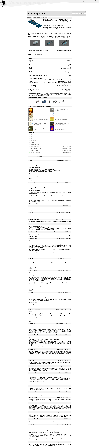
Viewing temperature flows (61, 119)
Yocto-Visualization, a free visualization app (40, 124)
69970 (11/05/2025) (66, 146)
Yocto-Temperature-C (50, 32)
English (91, 1)
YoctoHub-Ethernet (64, 36)
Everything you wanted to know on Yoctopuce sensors (62, 124)
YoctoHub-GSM (65, 37)
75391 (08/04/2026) (66, 148)
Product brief (34, 138)
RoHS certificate (35, 144)
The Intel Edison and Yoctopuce (41, 119)
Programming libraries (36, 148)
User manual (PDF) (35, 136)
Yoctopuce (64, 1)
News (80, 1)
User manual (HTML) (36, 134)
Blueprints (33, 140)
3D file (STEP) (34, 142)
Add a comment (31, 156)
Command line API (35, 150)
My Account (85, 1)
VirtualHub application (36, 152)
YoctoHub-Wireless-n (42, 37)
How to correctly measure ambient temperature (61, 129)
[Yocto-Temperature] (35, 43)
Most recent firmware (36, 146)
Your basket (79, 12)
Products (70, 1)
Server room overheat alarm (40, 109)
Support (76, 1)
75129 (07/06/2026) (66, 150)
